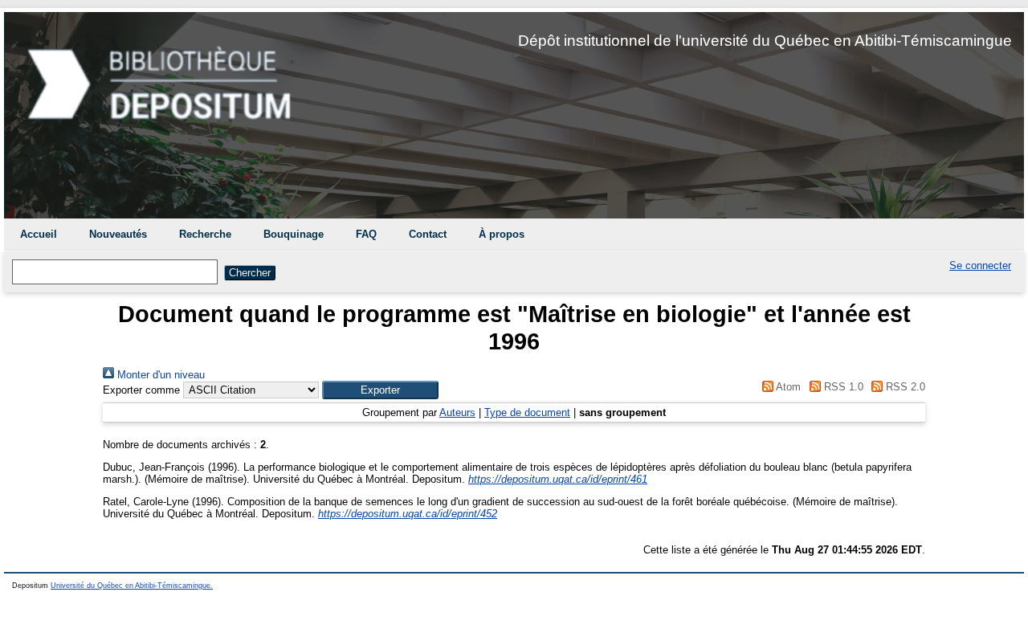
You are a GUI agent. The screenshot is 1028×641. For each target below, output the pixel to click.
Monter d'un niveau (159, 375)
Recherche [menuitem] (205, 234)
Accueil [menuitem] (38, 234)
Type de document (527, 412)
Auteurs (457, 412)
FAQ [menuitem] (366, 234)
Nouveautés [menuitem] (118, 234)
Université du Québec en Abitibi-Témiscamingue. (132, 586)
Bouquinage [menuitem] (293, 234)
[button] (380, 390)
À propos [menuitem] (501, 234)
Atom (787, 387)
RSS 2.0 (904, 387)
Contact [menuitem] (428, 234)
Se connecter (980, 265)
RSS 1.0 (842, 387)
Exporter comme (141, 390)
